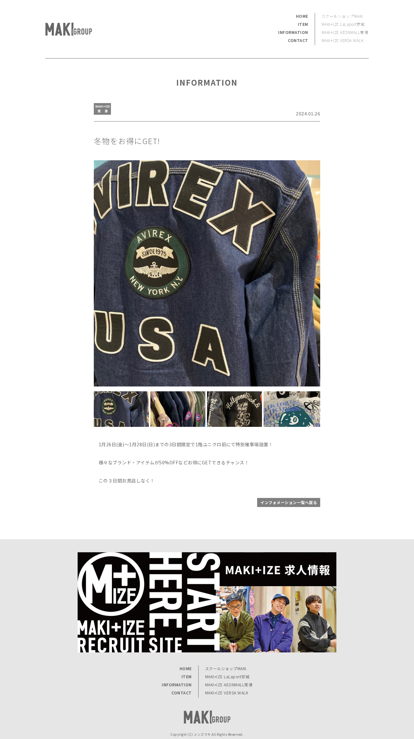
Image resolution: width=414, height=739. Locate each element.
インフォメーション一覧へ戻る (288, 502)
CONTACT (298, 40)
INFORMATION (293, 32)
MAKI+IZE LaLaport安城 (343, 24)
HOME (302, 16)
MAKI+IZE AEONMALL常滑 (344, 32)
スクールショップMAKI (342, 16)
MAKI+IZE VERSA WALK (342, 40)
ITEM (303, 24)
